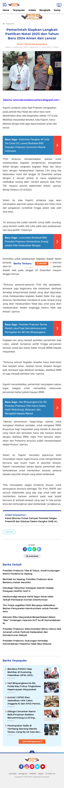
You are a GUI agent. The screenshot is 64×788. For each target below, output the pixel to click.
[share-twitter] (30, 549)
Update (42, 263)
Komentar (33, 556)
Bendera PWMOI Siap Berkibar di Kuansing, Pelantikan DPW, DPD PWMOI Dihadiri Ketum (20, 672)
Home (6, 10)
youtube (13, 773)
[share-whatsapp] (34, 549)
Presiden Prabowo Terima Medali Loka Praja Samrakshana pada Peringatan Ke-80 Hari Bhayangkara (26, 328)
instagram (23, 773)
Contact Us (50, 773)
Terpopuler (19, 10)
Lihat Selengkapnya (31, 741)
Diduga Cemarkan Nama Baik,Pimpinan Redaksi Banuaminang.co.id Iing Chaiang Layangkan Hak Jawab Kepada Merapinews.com (21, 714)
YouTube (44, 770)
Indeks (32, 10)
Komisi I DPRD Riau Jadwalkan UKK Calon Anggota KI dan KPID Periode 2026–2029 (24, 700)
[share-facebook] (25, 549)
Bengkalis (44, 10)
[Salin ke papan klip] (39, 549)
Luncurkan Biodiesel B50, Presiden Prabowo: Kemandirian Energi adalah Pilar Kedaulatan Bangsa (26, 241)
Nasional (9, 532)
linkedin (32, 773)
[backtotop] (32, 753)
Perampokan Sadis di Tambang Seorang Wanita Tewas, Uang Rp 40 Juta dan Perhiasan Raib (23, 728)
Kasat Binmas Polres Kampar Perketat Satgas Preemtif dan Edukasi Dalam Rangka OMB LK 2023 (31, 520)
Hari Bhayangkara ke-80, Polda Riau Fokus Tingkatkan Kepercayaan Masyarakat (24, 686)
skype (40, 773)
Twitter (38, 770)
